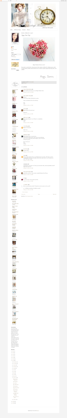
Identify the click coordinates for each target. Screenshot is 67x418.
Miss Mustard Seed (15, 211)
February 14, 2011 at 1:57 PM (28, 105)
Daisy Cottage (14, 196)
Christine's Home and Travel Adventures (15, 112)
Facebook (23, 29)
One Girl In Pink (15, 133)
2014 (13, 355)
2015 (13, 354)
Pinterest (28, 29)
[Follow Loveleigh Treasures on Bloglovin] (15, 59)
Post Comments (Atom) (29, 196)
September (15, 366)
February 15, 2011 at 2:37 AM (28, 168)
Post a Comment (25, 191)
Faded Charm (14, 268)
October (14, 365)
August (14, 368)
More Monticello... (16, 384)
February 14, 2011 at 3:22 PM (28, 131)
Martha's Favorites (15, 161)
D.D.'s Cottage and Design (15, 304)
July (14, 369)
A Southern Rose (15, 182)
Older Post (54, 194)
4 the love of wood (15, 214)
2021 (13, 351)
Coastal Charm (14, 289)
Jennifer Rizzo (14, 209)
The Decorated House (14, 240)
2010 (13, 401)
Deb (24, 178)
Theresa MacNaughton (27, 171)
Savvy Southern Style (14, 248)
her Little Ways (14, 96)
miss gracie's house (15, 189)
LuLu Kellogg (25, 126)
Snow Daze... (15, 383)
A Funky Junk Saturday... (15, 391)
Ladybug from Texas (15, 147)
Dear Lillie (14, 221)
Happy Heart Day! (16, 387)
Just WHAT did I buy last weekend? (15, 394)
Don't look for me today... (16, 397)
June (14, 371)
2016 (13, 352)
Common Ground (15, 89)
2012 (13, 358)
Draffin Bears (25, 134)
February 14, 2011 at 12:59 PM (28, 92)
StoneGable (14, 201)
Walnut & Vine (14, 168)
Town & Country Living (15, 206)
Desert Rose (25, 148)
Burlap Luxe (14, 275)
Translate (14, 56)
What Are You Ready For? (15, 380)
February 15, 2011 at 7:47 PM (28, 181)
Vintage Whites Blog (15, 261)
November (15, 363)
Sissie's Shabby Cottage (27, 95)
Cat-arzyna (14, 282)
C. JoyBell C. (25, 184)
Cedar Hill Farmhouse (14, 227)
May (14, 372)
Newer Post (23, 194)
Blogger (37, 410)
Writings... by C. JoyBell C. (14, 104)
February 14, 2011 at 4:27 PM (28, 151)
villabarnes (14, 232)
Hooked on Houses (15, 230)
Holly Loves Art (25, 117)
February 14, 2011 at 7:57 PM (28, 160)
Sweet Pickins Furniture (14, 224)
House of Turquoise (15, 311)
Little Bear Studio (15, 119)
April (14, 374)
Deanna (24, 108)
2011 (13, 360)
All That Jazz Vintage (17, 29)
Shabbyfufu (14, 140)
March (14, 376)
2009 (13, 402)
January (14, 399)
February (14, 377)
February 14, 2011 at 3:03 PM (28, 122)
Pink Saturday (15, 381)
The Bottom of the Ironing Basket (15, 319)
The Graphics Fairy (15, 203)
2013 (13, 357)
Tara (13, 47)
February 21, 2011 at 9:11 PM (28, 189)
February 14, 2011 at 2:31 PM (28, 113)
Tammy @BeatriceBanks (27, 89)
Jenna (24, 155)
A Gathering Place (15, 126)
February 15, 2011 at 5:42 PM (28, 174)
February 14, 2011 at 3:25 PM (28, 145)
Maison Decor (14, 254)
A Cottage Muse (14, 175)
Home (11, 29)
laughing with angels (14, 297)
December (15, 361)
